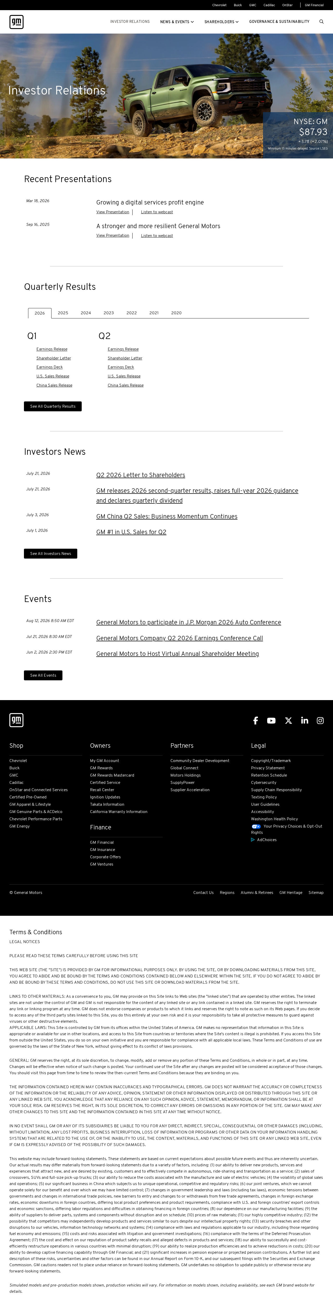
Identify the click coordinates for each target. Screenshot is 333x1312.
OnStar (287, 5)
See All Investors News (50, 554)
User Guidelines (265, 805)
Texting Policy (264, 797)
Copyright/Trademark (271, 761)
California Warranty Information (119, 812)
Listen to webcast (157, 212)
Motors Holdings (185, 775)
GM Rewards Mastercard (112, 775)
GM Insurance (102, 850)
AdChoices (267, 840)
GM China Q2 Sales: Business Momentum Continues (167, 517)
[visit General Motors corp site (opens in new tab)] (16, 22)
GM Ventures (101, 864)
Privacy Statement (268, 768)
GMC (252, 5)
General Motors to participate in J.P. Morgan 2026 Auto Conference (188, 623)
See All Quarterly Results (52, 407)
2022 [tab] (131, 313)
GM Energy (19, 826)
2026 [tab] (40, 313)
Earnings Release (51, 350)
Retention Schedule (269, 775)
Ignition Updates (105, 797)
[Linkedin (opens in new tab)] (304, 721)
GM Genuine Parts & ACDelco (35, 812)
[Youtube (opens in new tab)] (271, 721)
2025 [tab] (63, 313)
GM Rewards (101, 768)
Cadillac (269, 5)
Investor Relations (130, 22)
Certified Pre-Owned (28, 797)
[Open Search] (321, 22)
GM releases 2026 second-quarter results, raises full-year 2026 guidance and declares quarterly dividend (197, 496)
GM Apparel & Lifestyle (30, 805)
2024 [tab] (86, 313)
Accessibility (262, 812)
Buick (238, 5)
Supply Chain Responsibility (276, 790)
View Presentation (112, 212)
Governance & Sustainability (279, 22)
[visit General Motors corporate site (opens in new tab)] (16, 721)
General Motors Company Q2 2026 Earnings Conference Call (179, 639)
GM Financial (314, 5)
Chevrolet (219, 5)
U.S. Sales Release (52, 376)
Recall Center (102, 790)
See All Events (43, 676)
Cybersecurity (263, 783)
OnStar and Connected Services (38, 790)
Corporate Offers (105, 857)
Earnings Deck (49, 368)
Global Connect (184, 768)
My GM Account (104, 761)
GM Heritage (290, 893)
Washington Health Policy (274, 819)
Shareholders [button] (219, 22)
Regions (227, 893)
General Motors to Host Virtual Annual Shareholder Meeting (177, 654)
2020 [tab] (176, 313)
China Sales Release (54, 385)
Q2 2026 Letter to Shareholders (140, 475)
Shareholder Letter (53, 358)
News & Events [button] (174, 22)
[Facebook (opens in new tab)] (255, 721)
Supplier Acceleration (190, 790)
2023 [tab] (109, 313)
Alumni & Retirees (257, 893)
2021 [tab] (154, 313)
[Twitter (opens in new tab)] (288, 721)
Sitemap (316, 893)
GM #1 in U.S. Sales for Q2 (131, 532)
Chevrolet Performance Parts (35, 819)
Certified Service (105, 783)
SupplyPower (182, 783)
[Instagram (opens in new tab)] (320, 721)
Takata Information (107, 805)
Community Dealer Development (199, 761)
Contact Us (203, 893)
